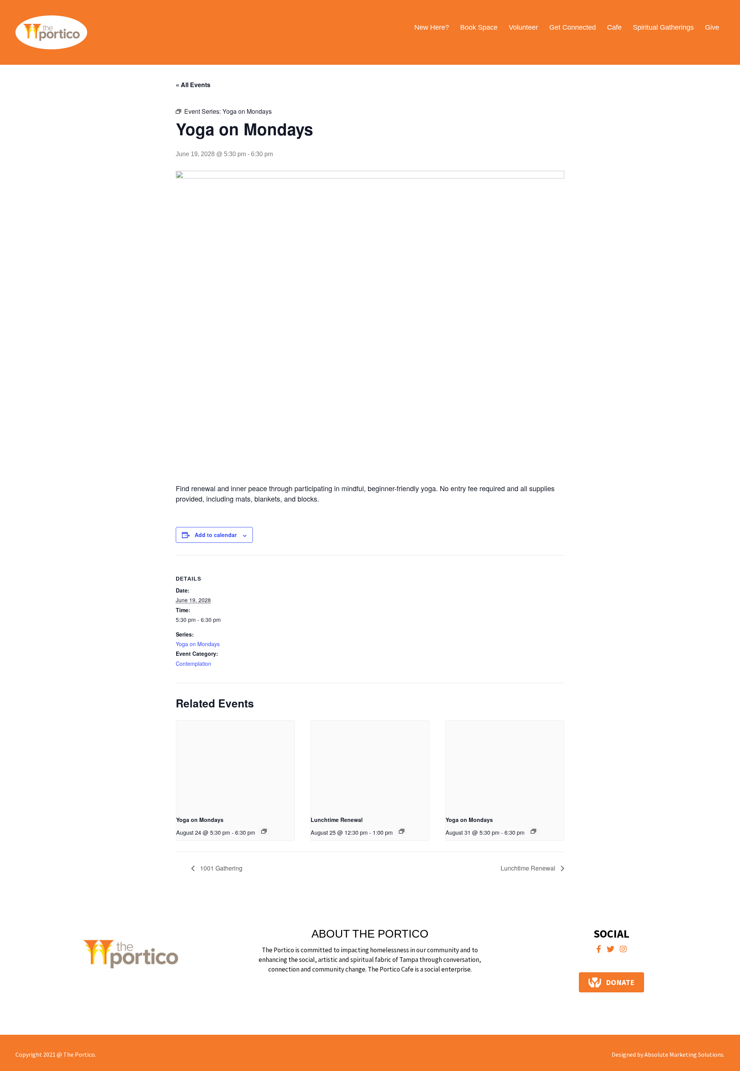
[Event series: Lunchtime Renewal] (401, 831)
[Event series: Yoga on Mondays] (264, 831)
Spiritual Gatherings (663, 27)
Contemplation (193, 663)
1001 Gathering (220, 868)
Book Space (479, 27)
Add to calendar (216, 535)
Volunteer (523, 27)
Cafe (614, 27)
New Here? (431, 27)
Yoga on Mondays (198, 644)
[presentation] (235, 765)
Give (712, 27)
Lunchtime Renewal (337, 819)
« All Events (193, 84)
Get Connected (572, 27)
